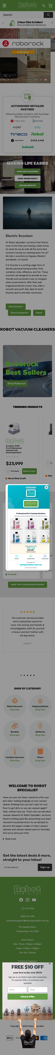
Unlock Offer (28, 996)
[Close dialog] (50, 963)
